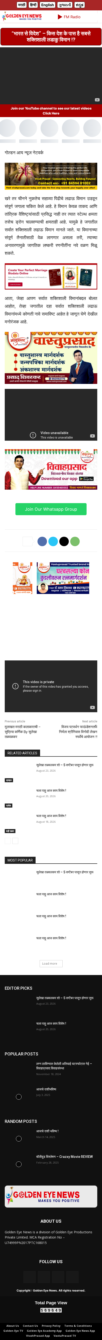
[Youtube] (72, 1292)
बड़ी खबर (10, 846)
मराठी (21, 20)
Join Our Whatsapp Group (51, 524)
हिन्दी (33, 20)
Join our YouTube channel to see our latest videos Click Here (51, 126)
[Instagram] (44, 1292)
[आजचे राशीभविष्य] (18, 1112)
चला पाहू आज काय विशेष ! (51, 806)
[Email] (64, 556)
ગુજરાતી (65, 20)
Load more (49, 979)
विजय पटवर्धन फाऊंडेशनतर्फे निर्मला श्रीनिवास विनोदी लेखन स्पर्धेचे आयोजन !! (78, 747)
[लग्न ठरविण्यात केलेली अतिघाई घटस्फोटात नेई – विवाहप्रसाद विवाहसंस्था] (18, 1086)
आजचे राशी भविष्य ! (47, 1146)
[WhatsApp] (75, 556)
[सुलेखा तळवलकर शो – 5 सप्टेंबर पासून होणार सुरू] (18, 787)
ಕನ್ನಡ (79, 20)
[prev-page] (8, 856)
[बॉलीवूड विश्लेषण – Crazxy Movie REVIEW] (18, 1179)
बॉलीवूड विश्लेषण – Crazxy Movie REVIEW (64, 1172)
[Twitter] (53, 556)
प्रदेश (8, 820)
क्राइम (9, 795)
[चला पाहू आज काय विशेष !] (18, 813)
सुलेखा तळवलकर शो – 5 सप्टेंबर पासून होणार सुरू (64, 780)
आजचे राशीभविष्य (46, 1104)
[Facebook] (42, 556)
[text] (51, 304)
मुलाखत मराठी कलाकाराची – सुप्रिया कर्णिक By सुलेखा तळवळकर (23, 747)
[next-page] (15, 856)
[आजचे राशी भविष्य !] (18, 1154)
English (47, 20)
